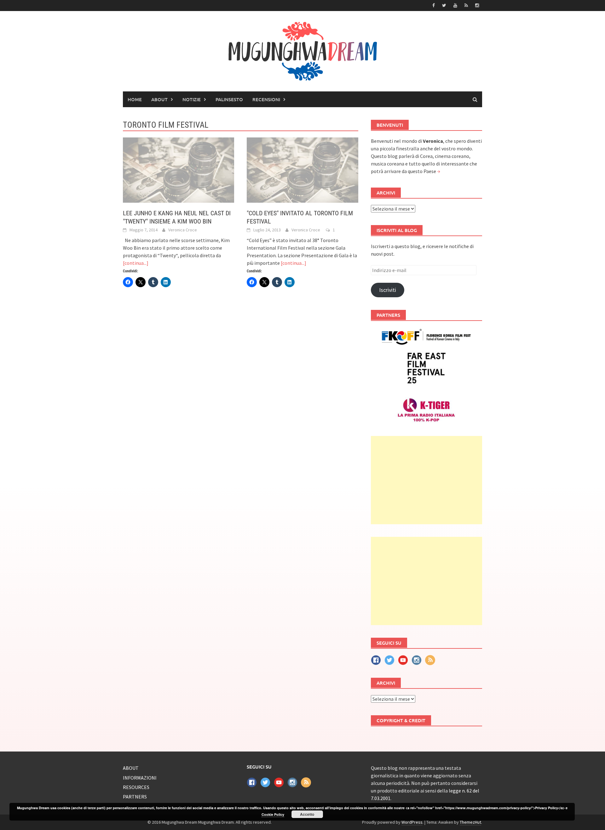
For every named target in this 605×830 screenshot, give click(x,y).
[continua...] (135, 263)
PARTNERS (135, 796)
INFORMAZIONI (140, 778)
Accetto (307, 814)
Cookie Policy (273, 814)
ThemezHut (470, 822)
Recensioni (266, 99)
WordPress (412, 822)
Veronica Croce (182, 230)
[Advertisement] (426, 480)
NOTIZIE (191, 99)
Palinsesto (229, 99)
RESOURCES (136, 787)
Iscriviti (387, 289)
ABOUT (159, 99)
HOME (135, 99)
